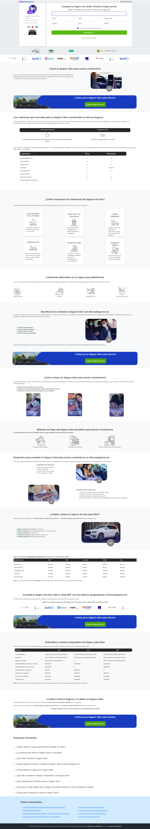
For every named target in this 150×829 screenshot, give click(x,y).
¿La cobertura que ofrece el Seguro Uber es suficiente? (39, 753)
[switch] (78, 28)
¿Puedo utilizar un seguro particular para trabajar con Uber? (40, 747)
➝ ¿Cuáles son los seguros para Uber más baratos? (91, 813)
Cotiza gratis (88, 32)
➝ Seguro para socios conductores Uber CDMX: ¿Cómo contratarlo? (41, 816)
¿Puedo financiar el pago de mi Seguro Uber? (35, 770)
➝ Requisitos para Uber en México (31, 810)
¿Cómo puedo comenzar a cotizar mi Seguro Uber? (37, 793)
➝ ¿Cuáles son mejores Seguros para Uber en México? (92, 810)
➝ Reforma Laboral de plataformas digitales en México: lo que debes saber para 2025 (45, 813)
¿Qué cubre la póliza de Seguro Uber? (32, 758)
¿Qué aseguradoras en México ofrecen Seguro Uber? (38, 781)
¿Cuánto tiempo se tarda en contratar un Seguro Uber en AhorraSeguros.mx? (48, 764)
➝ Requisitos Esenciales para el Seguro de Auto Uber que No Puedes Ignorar (43, 807)
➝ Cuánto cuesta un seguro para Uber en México (90, 807)
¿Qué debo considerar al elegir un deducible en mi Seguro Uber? (43, 775)
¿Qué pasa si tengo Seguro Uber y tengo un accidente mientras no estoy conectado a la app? (54, 787)
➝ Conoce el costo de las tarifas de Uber (88, 816)
